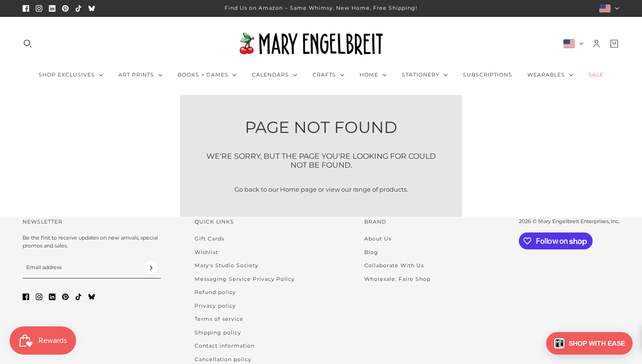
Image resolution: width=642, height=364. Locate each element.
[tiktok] (78, 8)
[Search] (28, 44)
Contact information (225, 345)
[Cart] (614, 44)
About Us (377, 238)
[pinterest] (65, 8)
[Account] (596, 44)
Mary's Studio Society (226, 265)
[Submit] (151, 268)
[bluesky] (91, 8)
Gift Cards (209, 238)
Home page (298, 189)
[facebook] (26, 8)
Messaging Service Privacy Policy (245, 279)
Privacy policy (215, 305)
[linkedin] (52, 8)
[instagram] (39, 8)
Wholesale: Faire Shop (397, 279)
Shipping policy (218, 332)
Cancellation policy (223, 359)
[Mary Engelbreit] (321, 43)
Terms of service (219, 319)
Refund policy (215, 292)
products (393, 189)
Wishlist (206, 252)
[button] (589, 343)
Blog (371, 252)
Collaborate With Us (394, 265)
